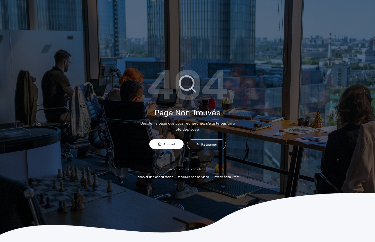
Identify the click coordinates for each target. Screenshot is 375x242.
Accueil (169, 144)
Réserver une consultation (154, 177)
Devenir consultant (226, 177)
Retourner (209, 144)
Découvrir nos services (193, 177)
